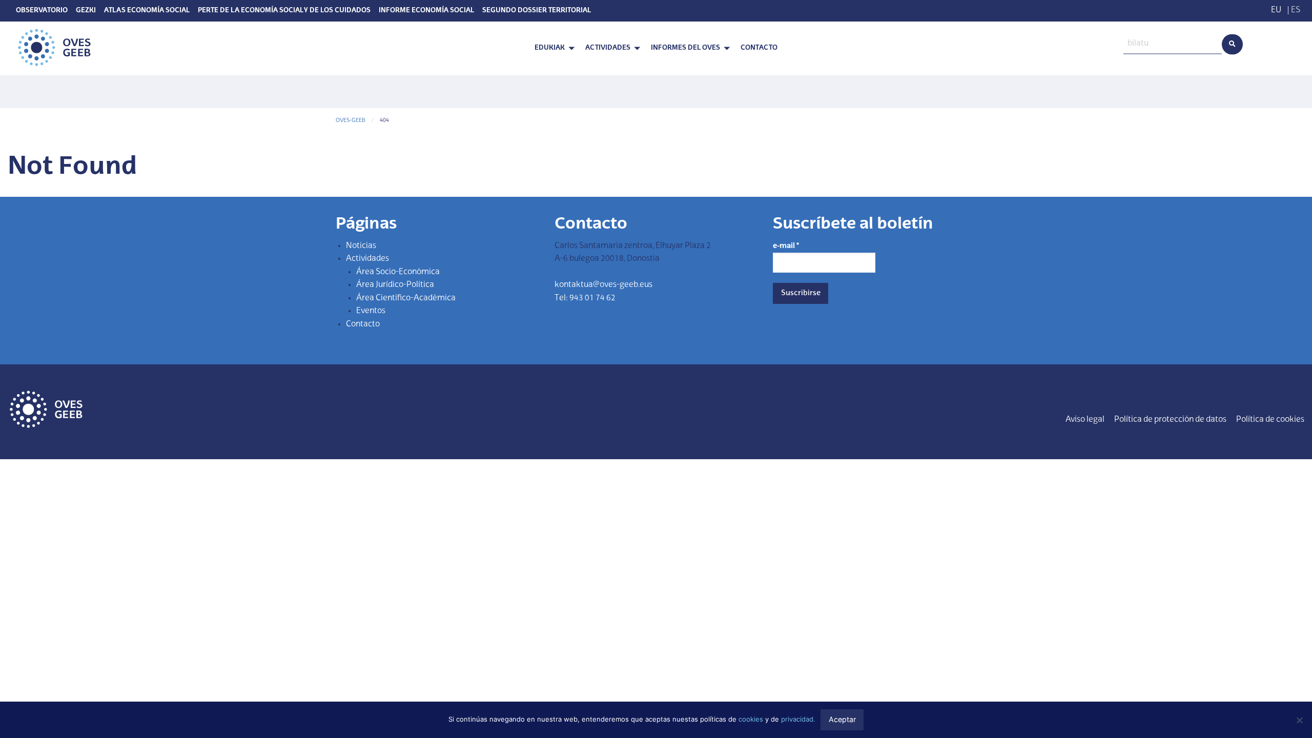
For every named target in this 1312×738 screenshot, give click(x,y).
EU (1276, 10)
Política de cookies (1270, 420)
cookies (751, 719)
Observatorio (42, 11)
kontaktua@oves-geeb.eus (603, 285)
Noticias (361, 246)
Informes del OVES (685, 48)
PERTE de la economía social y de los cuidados (284, 11)
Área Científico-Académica (406, 298)
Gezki (86, 11)
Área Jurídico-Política (395, 285)
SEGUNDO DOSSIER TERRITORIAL (536, 11)
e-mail (786, 246)
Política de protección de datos (1170, 420)
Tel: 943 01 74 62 (585, 298)
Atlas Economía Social (147, 11)
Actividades (607, 48)
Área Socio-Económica (398, 272)
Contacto (759, 48)
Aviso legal (1084, 420)
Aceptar (842, 719)
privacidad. (798, 719)
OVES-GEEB (350, 121)
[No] (1299, 720)
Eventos (370, 311)
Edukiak (550, 48)
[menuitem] (551, 48)
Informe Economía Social (426, 11)
